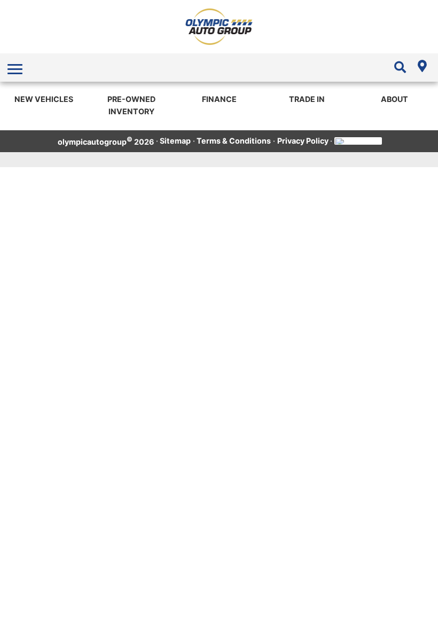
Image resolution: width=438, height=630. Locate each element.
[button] (16, 67)
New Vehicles (43, 99)
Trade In (307, 99)
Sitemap (175, 140)
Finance (219, 99)
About (394, 99)
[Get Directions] (421, 67)
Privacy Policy (302, 140)
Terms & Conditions (234, 140)
